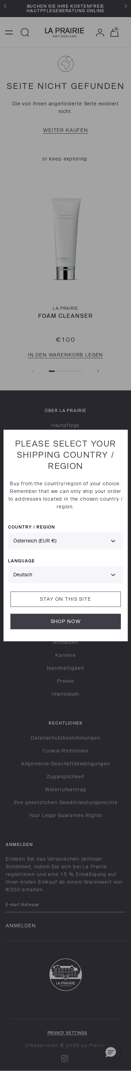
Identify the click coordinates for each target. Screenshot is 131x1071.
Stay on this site (65, 599)
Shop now (66, 621)
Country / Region (31, 527)
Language (21, 560)
